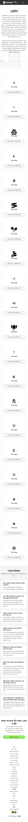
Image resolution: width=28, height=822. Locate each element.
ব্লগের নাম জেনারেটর (14, 758)
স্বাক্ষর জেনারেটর (14, 773)
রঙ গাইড (14, 767)
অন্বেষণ (14, 769)
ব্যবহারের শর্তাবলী (14, 802)
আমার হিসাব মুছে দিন (14, 800)
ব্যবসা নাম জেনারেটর (14, 753)
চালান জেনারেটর (14, 782)
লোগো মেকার (14, 749)
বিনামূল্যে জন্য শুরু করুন (14, 737)
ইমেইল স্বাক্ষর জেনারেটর (14, 780)
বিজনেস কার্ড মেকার (14, 778)
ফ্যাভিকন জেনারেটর (14, 756)
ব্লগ (14, 798)
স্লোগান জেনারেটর (14, 760)
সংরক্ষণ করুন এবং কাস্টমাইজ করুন (14, 92)
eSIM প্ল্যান (14, 776)
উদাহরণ (14, 796)
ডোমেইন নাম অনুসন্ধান (14, 785)
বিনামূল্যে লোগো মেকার (14, 751)
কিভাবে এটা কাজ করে (14, 791)
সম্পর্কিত (14, 805)
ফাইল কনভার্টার (14, 771)
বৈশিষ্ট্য (14, 793)
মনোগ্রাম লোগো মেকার (14, 762)
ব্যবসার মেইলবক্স (14, 787)
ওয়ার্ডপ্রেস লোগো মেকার (14, 765)
